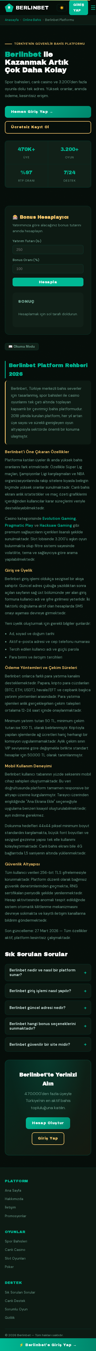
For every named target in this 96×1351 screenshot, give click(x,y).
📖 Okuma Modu (21, 346)
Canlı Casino (15, 1250)
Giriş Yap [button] (48, 1138)
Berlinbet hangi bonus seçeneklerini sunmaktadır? (47, 1026)
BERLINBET (28, 7)
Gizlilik (10, 1317)
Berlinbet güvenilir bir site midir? (47, 1044)
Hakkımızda (14, 1199)
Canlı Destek (15, 1301)
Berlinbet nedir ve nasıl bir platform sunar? (47, 972)
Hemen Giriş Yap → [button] (32, 112)
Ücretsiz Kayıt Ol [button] (30, 127)
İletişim (10, 1207)
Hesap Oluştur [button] (48, 1123)
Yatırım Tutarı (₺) (27, 241)
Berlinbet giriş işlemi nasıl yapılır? (47, 991)
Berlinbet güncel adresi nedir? (47, 1008)
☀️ (62, 8)
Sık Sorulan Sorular (20, 1292)
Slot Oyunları (15, 1258)
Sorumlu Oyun (16, 1309)
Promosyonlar (15, 1216)
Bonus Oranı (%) (26, 260)
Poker (9, 1267)
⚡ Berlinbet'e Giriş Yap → (48, 1345)
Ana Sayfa (13, 1190)
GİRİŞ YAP (78, 7)
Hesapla (48, 282)
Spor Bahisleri (16, 1241)
